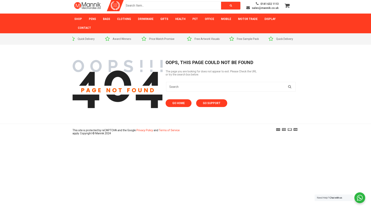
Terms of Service (169, 130)
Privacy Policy (144, 130)
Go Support (211, 103)
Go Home (178, 103)
